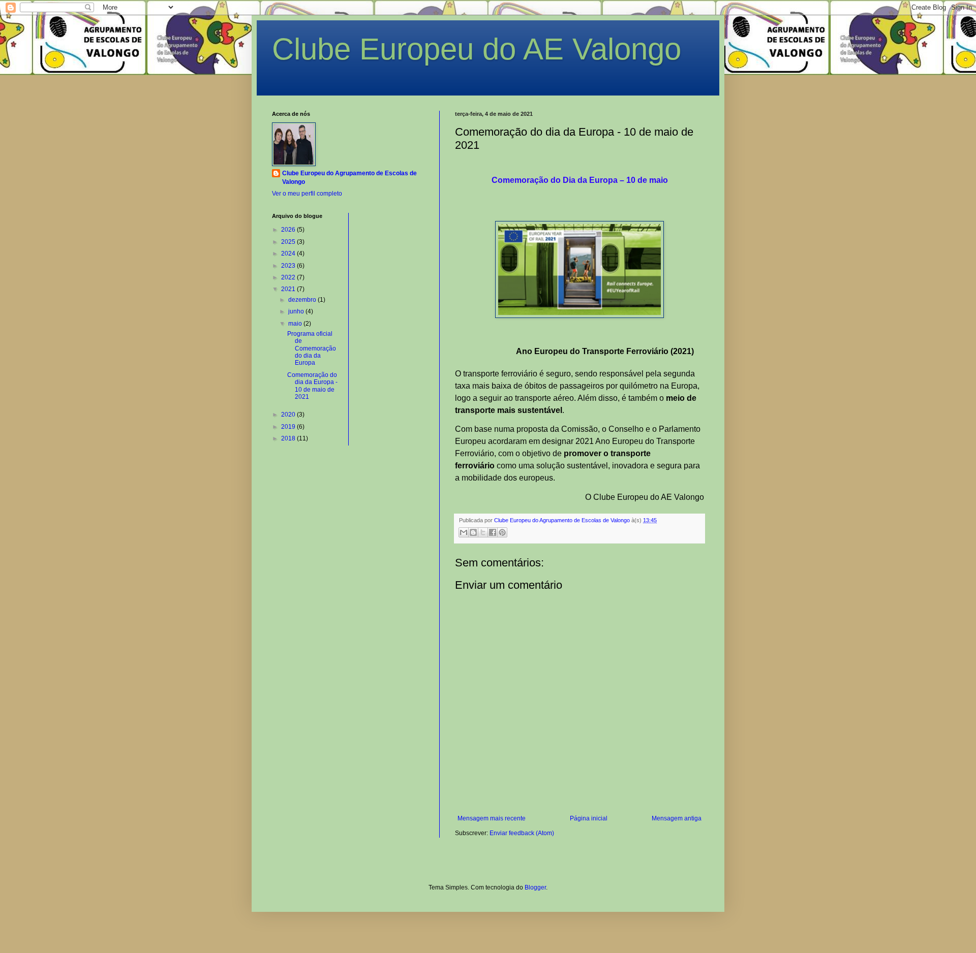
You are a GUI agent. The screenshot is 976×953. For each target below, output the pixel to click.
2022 (289, 277)
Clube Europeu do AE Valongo (476, 49)
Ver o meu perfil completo (307, 193)
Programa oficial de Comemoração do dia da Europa (311, 348)
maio (295, 323)
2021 (289, 289)
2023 (289, 265)
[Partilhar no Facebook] (492, 532)
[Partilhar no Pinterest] (502, 532)
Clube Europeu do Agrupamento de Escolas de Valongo (349, 177)
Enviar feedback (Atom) (522, 833)
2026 (289, 229)
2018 (289, 438)
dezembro (303, 299)
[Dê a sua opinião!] (473, 532)
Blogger (535, 887)
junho (297, 311)
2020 (289, 414)
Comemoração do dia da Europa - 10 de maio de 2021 (312, 385)
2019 (289, 426)
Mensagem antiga (677, 818)
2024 (289, 253)
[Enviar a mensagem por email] (464, 532)
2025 (289, 241)
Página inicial (588, 818)
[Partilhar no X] (483, 532)
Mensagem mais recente (492, 818)
